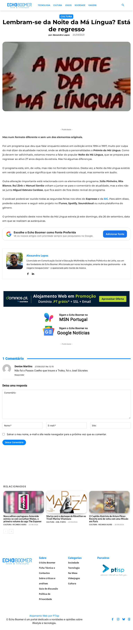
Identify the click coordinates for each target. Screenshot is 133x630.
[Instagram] (118, 619)
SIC (106, 198)
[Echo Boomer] (20, 5)
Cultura (66, 16)
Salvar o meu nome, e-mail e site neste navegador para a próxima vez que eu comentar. (57, 434)
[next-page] (11, 531)
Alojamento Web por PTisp (44, 615)
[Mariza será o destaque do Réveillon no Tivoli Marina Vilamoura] (66, 502)
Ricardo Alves (19, 525)
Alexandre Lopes (61, 35)
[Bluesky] (123, 619)
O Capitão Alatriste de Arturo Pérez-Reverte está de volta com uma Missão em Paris (108, 519)
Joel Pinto (61, 522)
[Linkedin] (33, 273)
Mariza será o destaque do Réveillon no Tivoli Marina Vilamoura (66, 517)
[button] (122, 5)
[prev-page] (5, 531)
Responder (19, 375)
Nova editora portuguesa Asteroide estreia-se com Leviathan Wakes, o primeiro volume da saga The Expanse (22, 519)
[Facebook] (27, 273)
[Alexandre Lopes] (14, 264)
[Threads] (129, 619)
